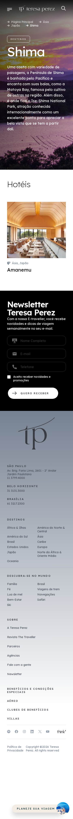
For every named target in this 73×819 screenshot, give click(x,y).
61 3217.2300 (16, 503)
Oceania (12, 561)
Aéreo (12, 700)
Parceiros (13, 646)
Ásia (46, 22)
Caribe (41, 542)
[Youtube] (47, 732)
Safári (41, 599)
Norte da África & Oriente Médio (49, 554)
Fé (9, 589)
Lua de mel (14, 594)
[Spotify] (8, 732)
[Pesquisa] (63, 8)
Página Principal (22, 22)
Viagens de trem (48, 589)
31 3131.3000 (16, 491)
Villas (13, 718)
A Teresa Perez (17, 628)
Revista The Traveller (21, 637)
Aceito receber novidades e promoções (31, 378)
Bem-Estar (14, 599)
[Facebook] (16, 732)
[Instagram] (24, 732)
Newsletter (14, 674)
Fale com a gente (19, 665)
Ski (9, 605)
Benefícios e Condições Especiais (30, 690)
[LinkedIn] (32, 732)
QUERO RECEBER (33, 393)
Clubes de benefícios (28, 709)
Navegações (46, 594)
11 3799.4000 (16, 478)
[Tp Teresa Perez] (36, 9)
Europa (42, 547)
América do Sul (17, 536)
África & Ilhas (16, 528)
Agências (13, 655)
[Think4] (61, 732)
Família (12, 584)
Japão (15, 25)
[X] (40, 732)
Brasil (11, 542)
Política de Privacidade (15, 748)
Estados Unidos (17, 547)
